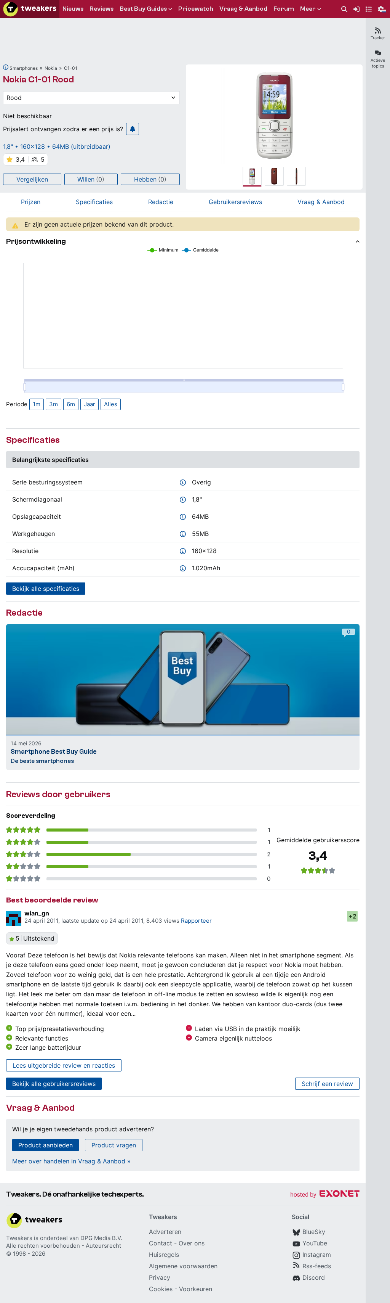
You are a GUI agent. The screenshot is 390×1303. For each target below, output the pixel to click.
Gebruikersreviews (235, 202)
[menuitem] (344, 9)
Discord (313, 1277)
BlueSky (313, 1231)
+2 (352, 916)
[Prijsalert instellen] (132, 129)
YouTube (314, 1243)
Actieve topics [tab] (378, 63)
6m (71, 404)
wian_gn (36, 913)
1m (36, 404)
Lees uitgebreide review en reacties (64, 1065)
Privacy (159, 1277)
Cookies (161, 1289)
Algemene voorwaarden (183, 1266)
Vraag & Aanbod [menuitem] (243, 8)
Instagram (316, 1254)
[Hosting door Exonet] (325, 1194)
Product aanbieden (45, 1145)
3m (53, 404)
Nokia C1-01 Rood (38, 79)
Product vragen (113, 1145)
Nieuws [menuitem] (72, 8)
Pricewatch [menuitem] (195, 8)
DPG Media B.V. (101, 1238)
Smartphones (24, 68)
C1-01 (70, 68)
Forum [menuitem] (283, 8)
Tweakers (19, 1238)
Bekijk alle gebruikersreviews (54, 1083)
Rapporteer (196, 920)
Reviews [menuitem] (101, 8)
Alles (110, 404)
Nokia (51, 68)
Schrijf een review (327, 1083)
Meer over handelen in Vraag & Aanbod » (71, 1161)
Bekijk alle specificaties (45, 588)
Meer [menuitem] (308, 8)
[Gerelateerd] (5, 67)
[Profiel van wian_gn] (13, 918)
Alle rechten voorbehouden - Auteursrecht (63, 1245)
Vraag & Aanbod (321, 202)
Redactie (160, 202)
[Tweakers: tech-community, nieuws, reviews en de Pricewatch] (29, 9)
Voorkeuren (195, 1289)
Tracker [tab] (378, 37)
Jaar (89, 404)
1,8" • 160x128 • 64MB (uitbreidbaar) (56, 146)
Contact (160, 1243)
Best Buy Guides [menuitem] (143, 8)
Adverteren (165, 1231)
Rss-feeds (316, 1266)
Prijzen (30, 202)
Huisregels (164, 1254)
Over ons (192, 1243)
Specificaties (94, 202)
